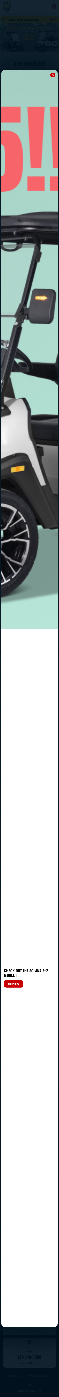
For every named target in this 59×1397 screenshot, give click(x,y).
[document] (29, 698)
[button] (52, 75)
